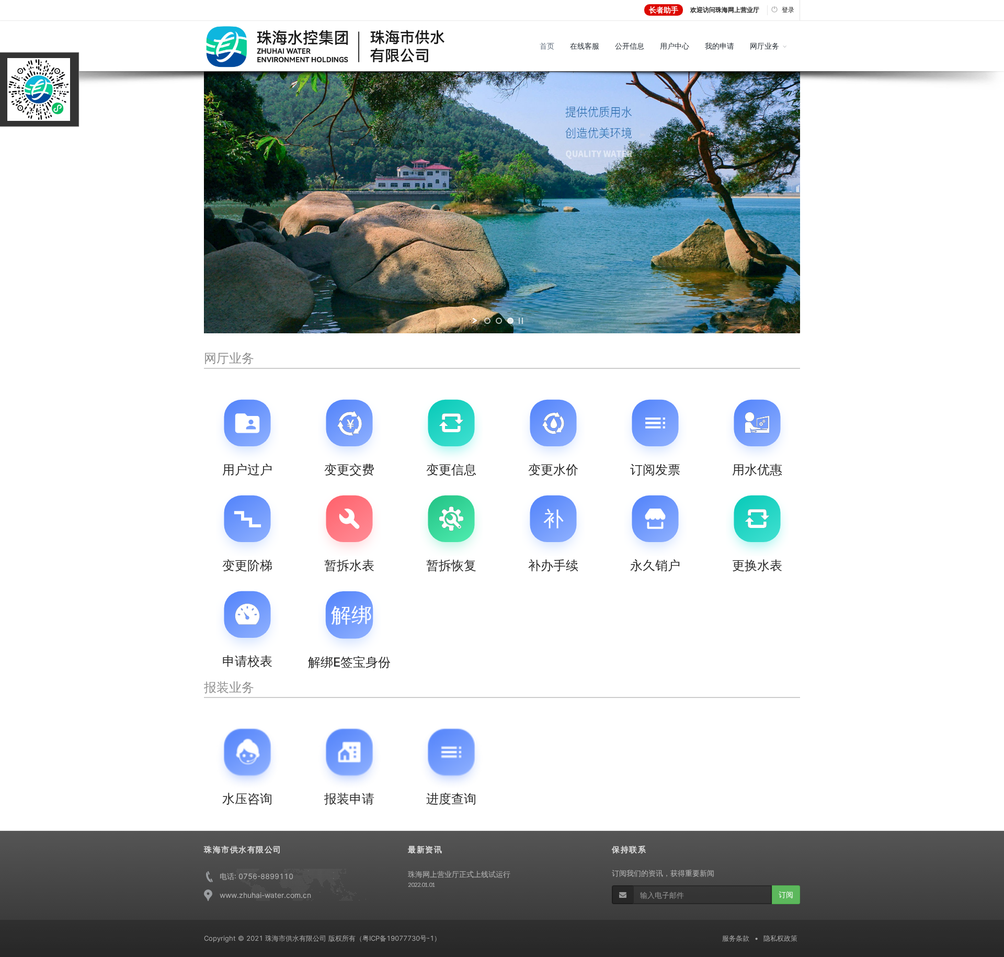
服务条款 (735, 938)
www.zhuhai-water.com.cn (265, 895)
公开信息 (629, 45)
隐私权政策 (780, 938)
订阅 (786, 894)
